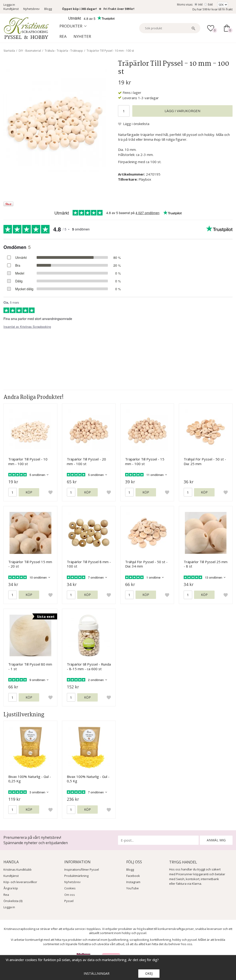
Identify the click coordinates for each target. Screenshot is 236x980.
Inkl (200, 4)
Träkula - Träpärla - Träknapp (64, 51)
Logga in (9, 5)
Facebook (133, 876)
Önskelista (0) (12, 901)
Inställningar (96, 973)
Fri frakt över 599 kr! (118, 9)
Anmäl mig (216, 840)
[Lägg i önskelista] (50, 492)
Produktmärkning (76, 876)
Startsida (9, 51)
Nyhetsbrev (31, 9)
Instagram (133, 882)
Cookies (70, 888)
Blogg (48, 9)
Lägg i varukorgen (182, 110)
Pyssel (69, 901)
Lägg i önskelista (136, 123)
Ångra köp (10, 888)
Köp (29, 492)
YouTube (132, 888)
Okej (149, 973)
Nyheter (82, 36)
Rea (63, 36)
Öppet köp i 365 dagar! (79, 9)
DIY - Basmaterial (30, 51)
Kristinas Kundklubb (17, 869)
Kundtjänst (11, 9)
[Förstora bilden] (54, 119)
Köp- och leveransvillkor (20, 882)
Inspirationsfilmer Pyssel (81, 869)
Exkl (210, 4)
